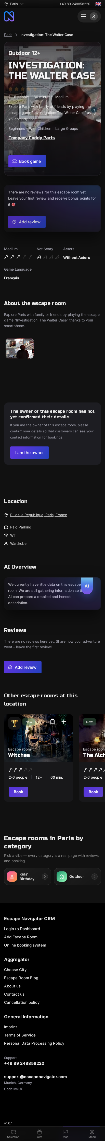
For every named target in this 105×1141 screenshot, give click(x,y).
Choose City (15, 969)
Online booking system (25, 945)
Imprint (10, 1026)
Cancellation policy (22, 1002)
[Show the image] (19, 349)
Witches (19, 755)
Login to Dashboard (22, 928)
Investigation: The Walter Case (46, 34)
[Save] (52, 722)
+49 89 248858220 (74, 4)
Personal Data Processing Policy (34, 1043)
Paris (8, 34)
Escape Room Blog (21, 977)
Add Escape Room (20, 937)
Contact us (14, 994)
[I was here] (64, 722)
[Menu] (89, 16)
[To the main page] (9, 16)
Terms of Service (20, 1035)
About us (12, 986)
